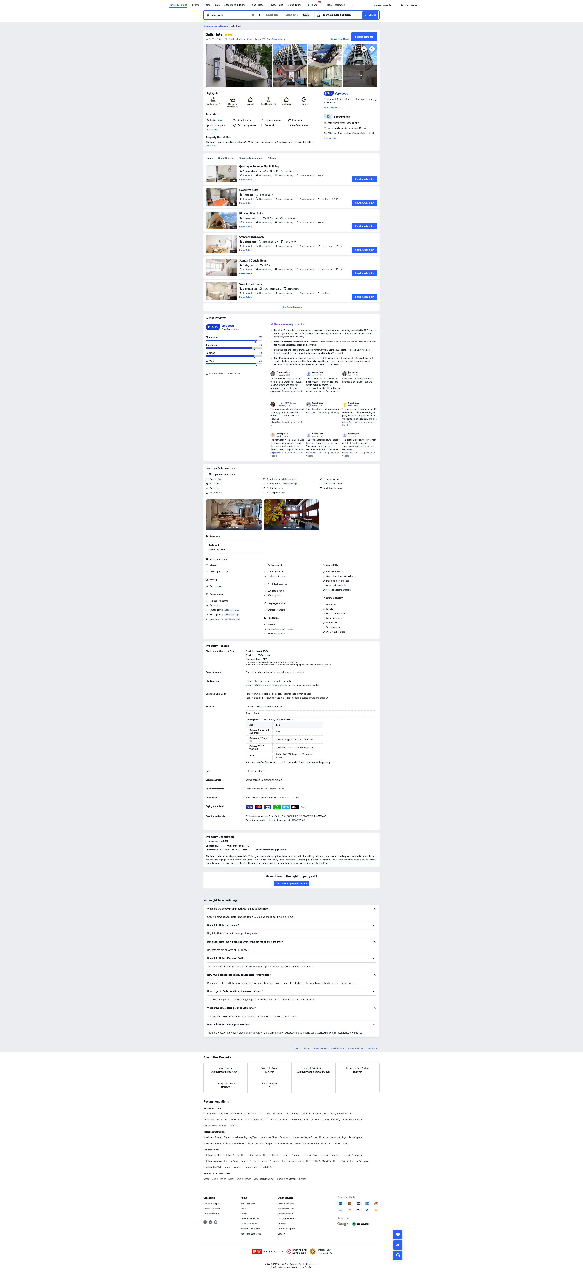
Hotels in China (320, 1048)
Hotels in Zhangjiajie (270, 1161)
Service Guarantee (211, 1208)
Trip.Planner (311, 5)
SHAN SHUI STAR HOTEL (231, 1113)
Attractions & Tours (234, 5)
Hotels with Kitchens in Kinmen (291, 1179)
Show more (211, 146)
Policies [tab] (271, 158)
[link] (382, 5)
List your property (286, 1219)
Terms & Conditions (250, 1219)
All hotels (282, 1224)
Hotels (307, 1048)
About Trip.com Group (251, 1234)
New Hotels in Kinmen (264, 1179)
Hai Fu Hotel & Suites (353, 1119)
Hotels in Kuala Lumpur (293, 1161)
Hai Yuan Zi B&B (320, 1113)
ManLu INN (264, 1113)
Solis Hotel (214, 34)
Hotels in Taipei (340, 1161)
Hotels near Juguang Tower (245, 1137)
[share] (397, 1245)
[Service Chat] (397, 1255)
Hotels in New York (212, 1167)
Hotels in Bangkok (271, 1155)
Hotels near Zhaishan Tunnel (334, 1143)
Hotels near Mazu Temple (260, 1143)
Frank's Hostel (210, 1125)
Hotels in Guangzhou (251, 1155)
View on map (330, 138)
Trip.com (297, 1048)
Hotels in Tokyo (311, 1155)
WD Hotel (315, 1119)
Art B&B (306, 1113)
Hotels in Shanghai (212, 1155)
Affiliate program (285, 1213)
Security (281, 1234)
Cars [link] (217, 5)
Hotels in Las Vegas (212, 1161)
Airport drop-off (274, 483)
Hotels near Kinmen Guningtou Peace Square (340, 1137)
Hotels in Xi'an (251, 1167)
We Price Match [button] (341, 39)
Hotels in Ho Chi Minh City (318, 1161)
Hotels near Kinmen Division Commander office (297, 1143)
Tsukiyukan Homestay (340, 1113)
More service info (211, 1213)
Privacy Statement (249, 1224)
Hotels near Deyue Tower (305, 1137)
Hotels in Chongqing (352, 1155)
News (243, 1208)
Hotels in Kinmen (356, 1048)
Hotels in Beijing (231, 1155)
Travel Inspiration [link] (336, 5)
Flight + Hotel (256, 5)
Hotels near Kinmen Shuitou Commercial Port (224, 1143)
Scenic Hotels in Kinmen (239, 1179)
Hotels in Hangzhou (233, 1167)
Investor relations (286, 1203)
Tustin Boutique (292, 1113)
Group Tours (294, 5)
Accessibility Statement (251, 1229)
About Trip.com (248, 1203)
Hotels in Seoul (231, 1161)
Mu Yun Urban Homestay (215, 1119)
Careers (244, 1213)
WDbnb (222, 1125)
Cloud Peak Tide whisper (256, 1119)
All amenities (212, 129)
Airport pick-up (273, 479)
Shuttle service (216, 610)
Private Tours (276, 5)
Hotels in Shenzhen (292, 1155)
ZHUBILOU (233, 1125)
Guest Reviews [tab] (226, 158)
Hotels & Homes (178, 5)
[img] (239, 65)
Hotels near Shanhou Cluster (216, 1137)
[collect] (397, 1234)
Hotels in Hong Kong (330, 1155)
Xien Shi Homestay (331, 1119)
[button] (351, 5)
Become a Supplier (286, 1229)
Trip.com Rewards (286, 1208)
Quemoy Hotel (210, 1113)
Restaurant (215, 483)
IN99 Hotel (278, 1113)
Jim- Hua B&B (235, 1119)
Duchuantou (251, 1113)
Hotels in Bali (267, 1167)
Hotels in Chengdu (249, 1161)
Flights (195, 5)
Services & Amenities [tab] (251, 158)
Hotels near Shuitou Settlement (276, 1137)
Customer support (211, 1203)
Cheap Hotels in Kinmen (214, 1179)
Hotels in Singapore (359, 1161)
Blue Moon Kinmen (299, 1119)
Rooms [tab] (209, 158)
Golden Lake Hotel (279, 1119)
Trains (207, 5)
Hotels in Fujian (338, 1048)
